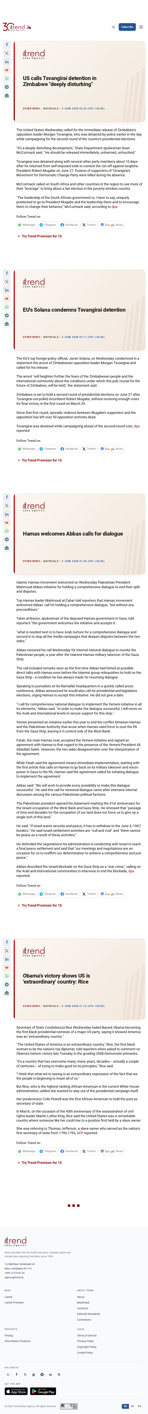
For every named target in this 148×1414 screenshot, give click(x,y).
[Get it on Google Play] (43, 1391)
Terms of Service (87, 1335)
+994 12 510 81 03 (14, 1272)
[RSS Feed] (59, 1374)
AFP (80, 1133)
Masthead (83, 1302)
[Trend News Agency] (15, 1241)
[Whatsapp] (8, 1374)
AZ (132, 1406)
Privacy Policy (85, 1341)
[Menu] (141, 27)
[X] (25, 1374)
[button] (6, 44)
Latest (8, 1296)
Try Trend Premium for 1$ (41, 236)
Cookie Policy (85, 1352)
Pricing (9, 1335)
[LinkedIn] (50, 1374)
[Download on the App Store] (16, 1391)
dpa (114, 207)
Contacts (82, 1308)
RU (139, 1406)
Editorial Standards (88, 1313)
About (80, 1296)
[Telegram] (42, 1374)
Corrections (84, 1319)
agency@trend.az (14, 1277)
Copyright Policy (87, 1346)
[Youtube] (33, 1374)
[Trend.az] (17, 27)
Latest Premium (14, 1302)
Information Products (17, 1341)
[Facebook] (16, 1374)
